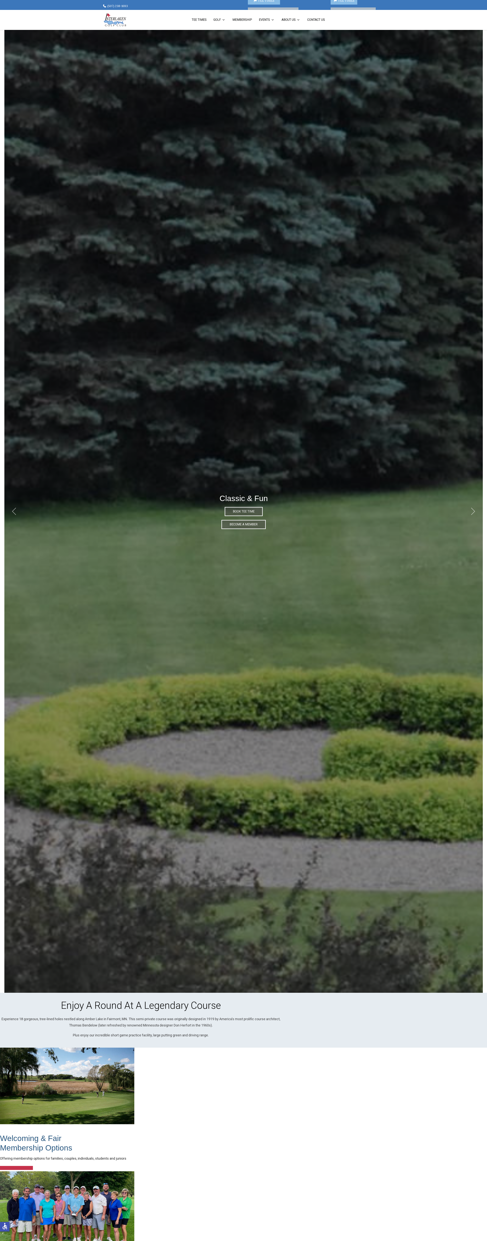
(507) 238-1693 (117, 6)
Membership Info (16, 1168)
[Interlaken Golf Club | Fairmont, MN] (115, 20)
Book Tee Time (243, 511)
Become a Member (244, 524)
